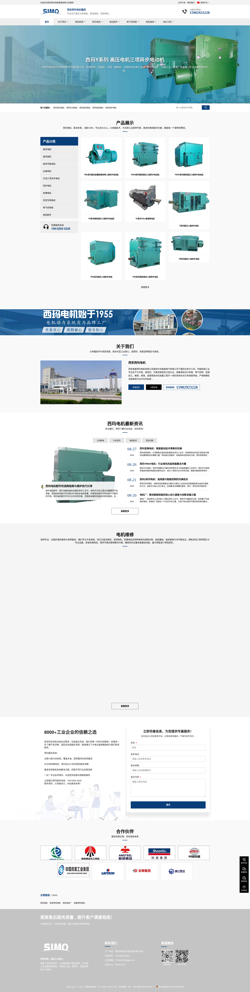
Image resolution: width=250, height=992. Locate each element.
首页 (47, 21)
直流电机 (47, 156)
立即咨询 (153, 387)
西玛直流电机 (84, 107)
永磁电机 (47, 171)
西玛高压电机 (58, 107)
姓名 (133, 742)
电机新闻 (79, 21)
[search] (206, 107)
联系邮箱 (135, 765)
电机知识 (133, 440)
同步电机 (47, 185)
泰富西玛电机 (79, 902)
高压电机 (47, 149)
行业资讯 (116, 440)
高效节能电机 (49, 163)
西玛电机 (96, 21)
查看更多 (145, 287)
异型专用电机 (49, 200)
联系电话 (135, 754)
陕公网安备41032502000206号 (171, 987)
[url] (125, 64)
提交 (168, 805)
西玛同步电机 (110, 107)
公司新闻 (100, 440)
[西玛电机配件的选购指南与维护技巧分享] (81, 475)
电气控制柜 (132, 21)
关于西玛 (62, 21)
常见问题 (149, 440)
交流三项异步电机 (51, 178)
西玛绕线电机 (97, 107)
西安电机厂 (67, 902)
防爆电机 (47, 192)
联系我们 (191, 2)
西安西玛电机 (55, 902)
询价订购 (167, 21)
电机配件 (113, 21)
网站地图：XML (125, 987)
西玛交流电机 (71, 107)
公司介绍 (181, 2)
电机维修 (150, 21)
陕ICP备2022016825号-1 (143, 987)
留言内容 (135, 776)
